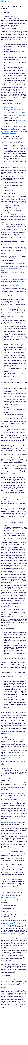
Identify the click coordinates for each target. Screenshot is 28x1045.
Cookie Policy (9, 282)
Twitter (3, 312)
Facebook (8, 312)
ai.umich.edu (20, 109)
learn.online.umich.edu (9, 107)
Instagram (23, 312)
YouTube (3, 314)
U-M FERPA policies (8, 733)
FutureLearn (13, 132)
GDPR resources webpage (7, 933)
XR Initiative (19, 115)
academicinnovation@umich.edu (10, 822)
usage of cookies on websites (13, 268)
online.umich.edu (15, 106)
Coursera (4, 132)
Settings (13, 258)
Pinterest (13, 312)
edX (8, 132)
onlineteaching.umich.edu (10, 109)
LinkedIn (18, 312)
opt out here (16, 285)
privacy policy (9, 757)
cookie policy (4, 253)
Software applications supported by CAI (13, 112)
